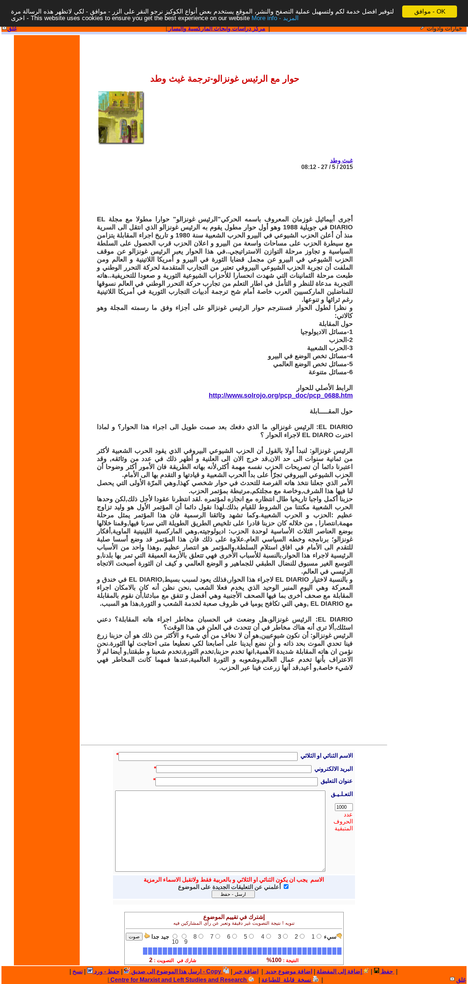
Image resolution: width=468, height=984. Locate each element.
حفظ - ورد (106, 971)
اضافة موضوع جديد (288, 971)
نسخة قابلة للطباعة (287, 980)
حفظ (386, 971)
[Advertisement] (220, 192)
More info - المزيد (275, 18)
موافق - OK (429, 11)
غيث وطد (341, 160)
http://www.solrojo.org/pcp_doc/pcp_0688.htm (281, 395)
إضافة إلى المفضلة (340, 971)
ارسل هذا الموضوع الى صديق (165, 971)
